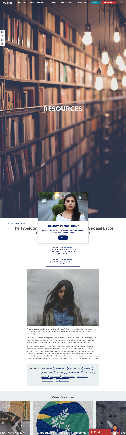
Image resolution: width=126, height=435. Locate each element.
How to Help (82, 2)
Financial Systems (75, 368)
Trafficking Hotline (47, 380)
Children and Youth (47, 368)
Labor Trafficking (88, 372)
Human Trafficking (37, 2)
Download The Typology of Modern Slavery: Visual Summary (63, 261)
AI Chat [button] (95, 432)
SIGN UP (63, 237)
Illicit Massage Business (73, 372)
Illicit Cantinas (60, 372)
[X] (2, 36)
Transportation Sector (62, 380)
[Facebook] (2, 32)
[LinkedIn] (2, 40)
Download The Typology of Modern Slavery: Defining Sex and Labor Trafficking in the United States (64, 250)
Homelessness (87, 368)
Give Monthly (109, 2)
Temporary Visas (82, 376)
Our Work (52, 2)
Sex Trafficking (55, 376)
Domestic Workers (61, 368)
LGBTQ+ (44, 376)
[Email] (2, 44)
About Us (21, 2)
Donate (95, 2)
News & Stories (66, 2)
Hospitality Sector (47, 372)
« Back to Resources (16, 223)
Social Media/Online (68, 376)
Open (104, 432)
